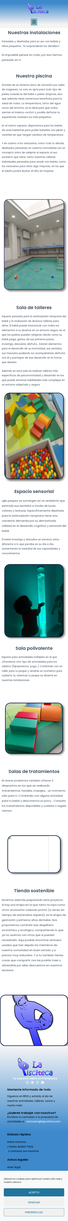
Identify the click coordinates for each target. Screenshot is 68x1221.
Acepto (34, 1192)
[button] (34, 21)
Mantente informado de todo (29, 1089)
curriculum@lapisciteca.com (43, 1121)
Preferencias (34, 1212)
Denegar (34, 1202)
